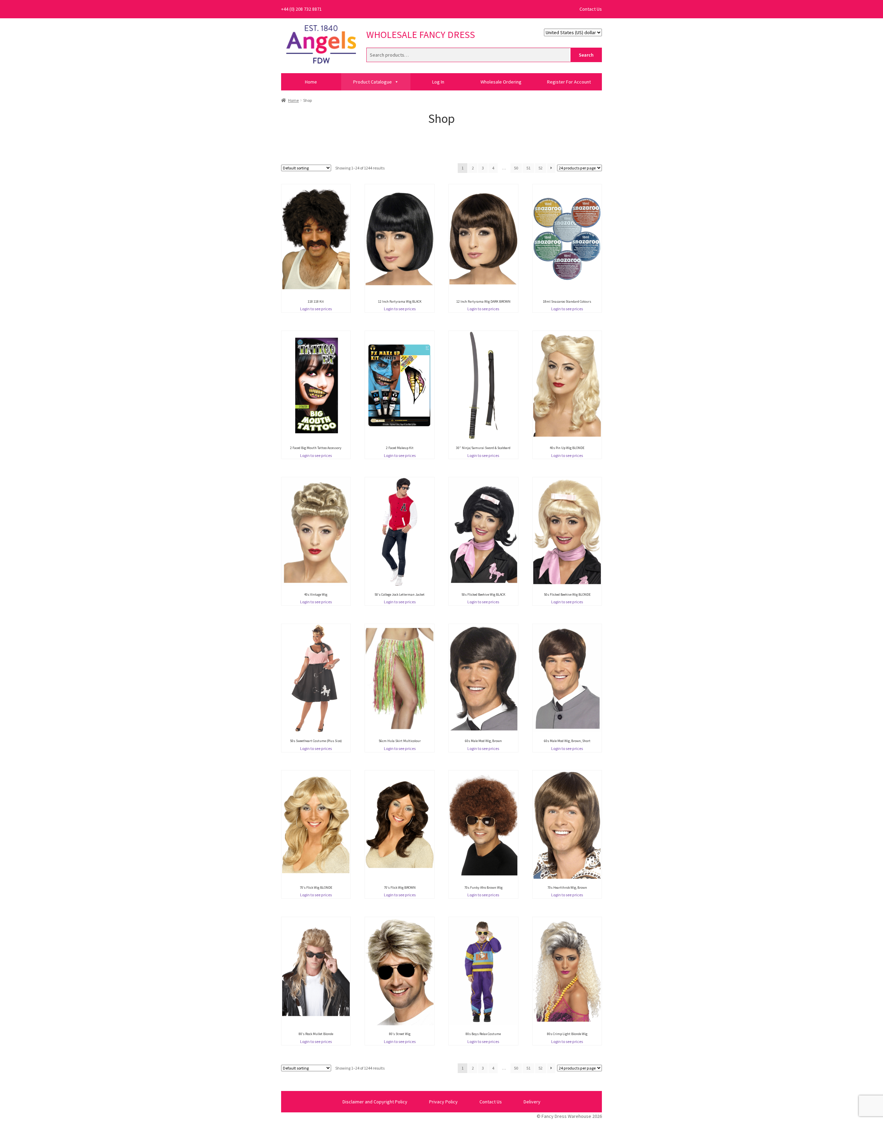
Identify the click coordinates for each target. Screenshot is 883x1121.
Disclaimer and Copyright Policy (375, 1102)
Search (586, 55)
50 (516, 167)
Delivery (532, 1102)
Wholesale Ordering (501, 82)
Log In (438, 82)
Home (311, 82)
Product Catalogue (372, 82)
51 (528, 167)
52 (540, 167)
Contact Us (590, 9)
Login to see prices (316, 308)
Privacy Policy (443, 1102)
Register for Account (569, 82)
